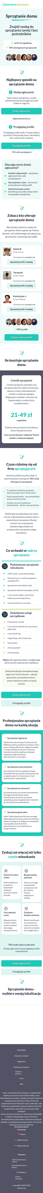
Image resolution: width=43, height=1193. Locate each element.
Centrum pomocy (18, 1073)
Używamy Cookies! (21, 1056)
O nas (21, 1078)
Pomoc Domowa (18, 1178)
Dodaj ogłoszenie (21, 111)
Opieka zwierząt (23, 1146)
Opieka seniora (22, 1140)
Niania (22, 1134)
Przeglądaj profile (21, 146)
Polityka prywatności (21, 1067)
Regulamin (21, 1061)
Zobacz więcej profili (21, 337)
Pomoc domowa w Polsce (19, 1161)
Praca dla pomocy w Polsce (19, 1166)
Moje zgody (21, 1050)
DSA (21, 1084)
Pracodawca (21, 1172)
